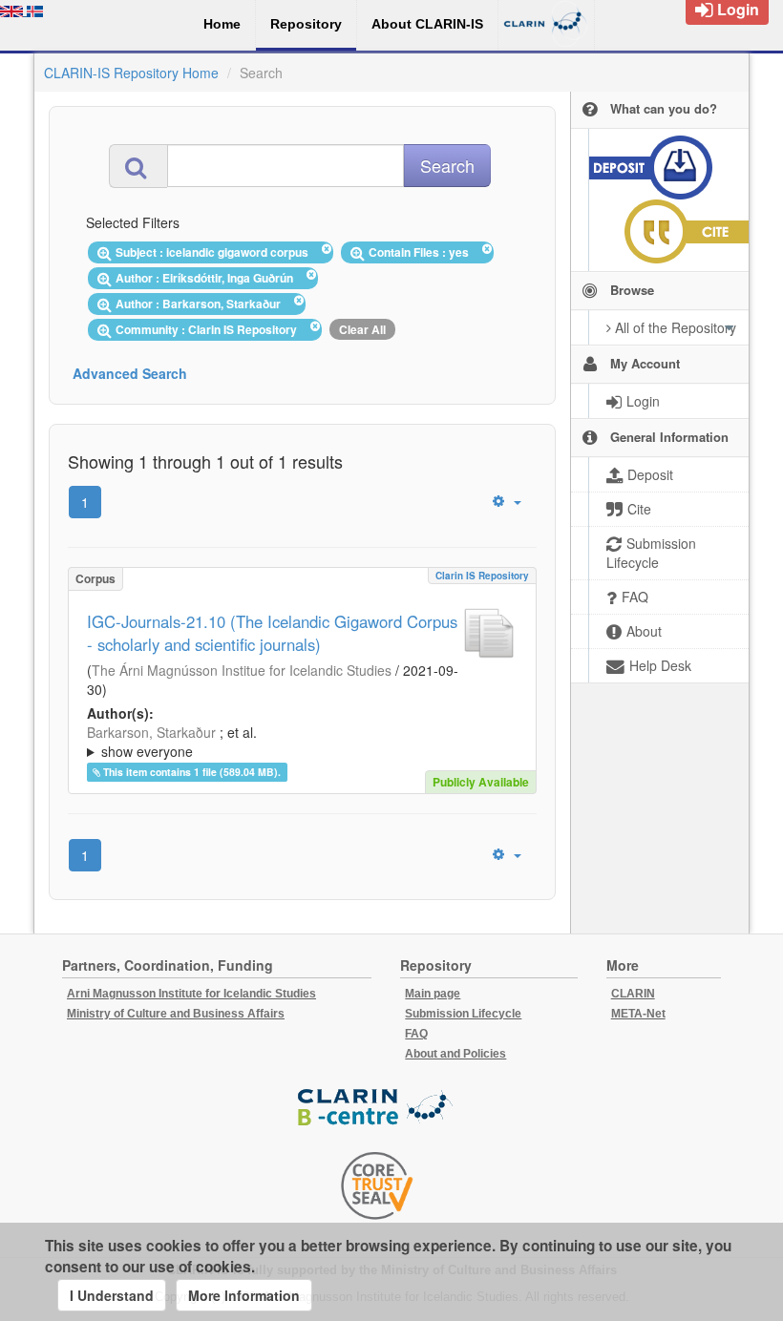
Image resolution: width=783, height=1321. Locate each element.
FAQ (416, 1033)
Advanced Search (130, 373)
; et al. (172, 742)
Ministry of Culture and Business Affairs (176, 1013)
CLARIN (633, 993)
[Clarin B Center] (377, 1107)
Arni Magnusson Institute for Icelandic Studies (191, 993)
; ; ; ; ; (300, 742)
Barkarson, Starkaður (151, 732)
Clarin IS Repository (482, 575)
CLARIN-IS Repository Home (131, 72)
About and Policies (455, 1053)
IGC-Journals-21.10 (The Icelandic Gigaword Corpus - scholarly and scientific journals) (272, 633)
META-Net (638, 1013)
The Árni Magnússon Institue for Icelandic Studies (242, 670)
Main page (432, 993)
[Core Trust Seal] (377, 1185)
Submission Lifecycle (463, 1013)
